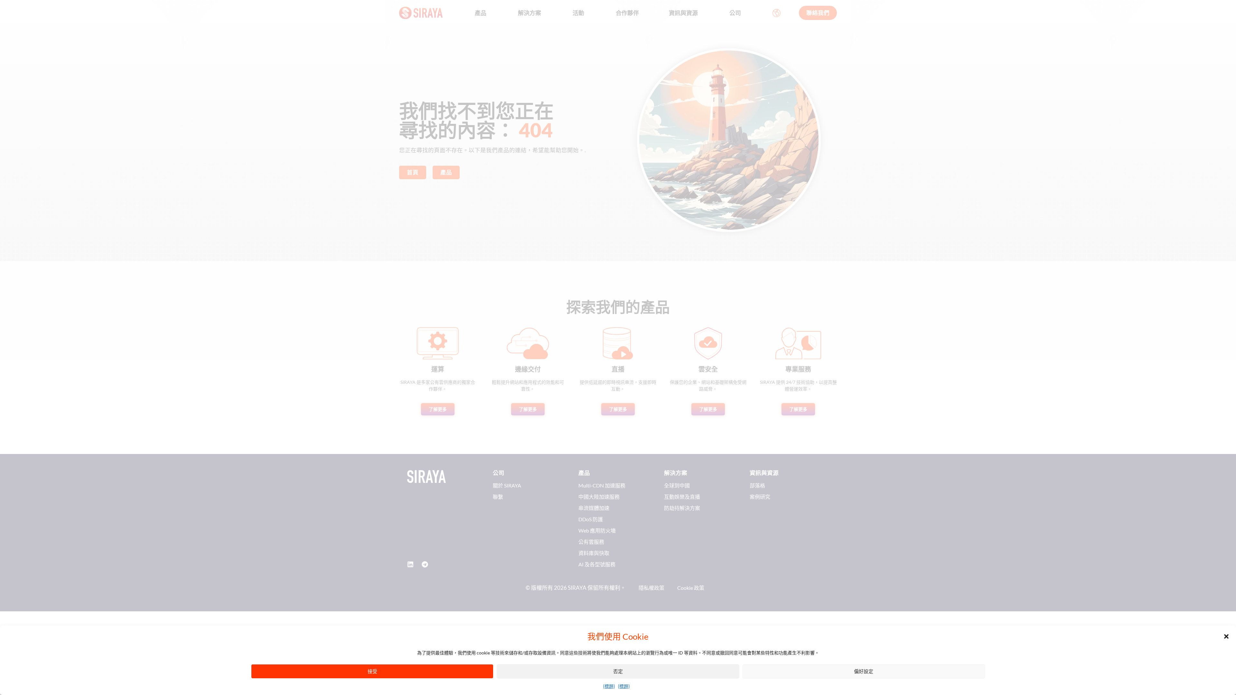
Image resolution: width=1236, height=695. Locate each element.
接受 (372, 671)
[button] (1226, 636)
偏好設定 (863, 671)
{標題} (609, 686)
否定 (618, 671)
